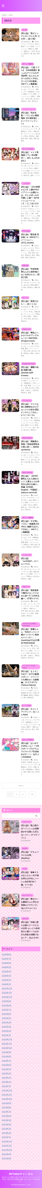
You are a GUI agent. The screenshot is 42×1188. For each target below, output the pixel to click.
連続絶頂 (30, 697)
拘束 (35, 693)
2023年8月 (6, 1107)
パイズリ (30, 166)
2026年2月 (6, 980)
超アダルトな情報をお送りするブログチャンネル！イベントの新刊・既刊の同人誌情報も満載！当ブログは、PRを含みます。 (21, 1179)
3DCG (37, 42)
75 (32, 794)
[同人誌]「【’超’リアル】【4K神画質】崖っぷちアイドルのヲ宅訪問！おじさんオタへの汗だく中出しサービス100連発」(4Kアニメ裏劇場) (30, 75)
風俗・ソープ (35, 175)
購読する (9, 810)
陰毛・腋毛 (25, 257)
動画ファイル (25, 46)
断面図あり (30, 769)
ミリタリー (33, 282)
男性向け (26, 53)
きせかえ (31, 209)
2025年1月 (6, 1035)
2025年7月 (6, 1009)
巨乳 (31, 99)
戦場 (31, 285)
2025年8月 (6, 1005)
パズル (25, 540)
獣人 (32, 462)
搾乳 (37, 388)
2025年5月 (6, 1018)
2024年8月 (6, 1056)
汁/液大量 (26, 462)
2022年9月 (6, 1154)
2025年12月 (7, 988)
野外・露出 (29, 138)
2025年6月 (6, 1014)
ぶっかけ (31, 248)
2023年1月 (6, 1137)
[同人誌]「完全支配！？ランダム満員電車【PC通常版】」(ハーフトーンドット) (30, 118)
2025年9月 (6, 1001)
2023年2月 (6, 1133)
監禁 (29, 392)
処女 (22, 425)
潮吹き (37, 655)
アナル (23, 44)
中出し (37, 44)
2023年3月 (6, 1128)
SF (28, 282)
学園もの (31, 49)
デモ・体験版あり (29, 92)
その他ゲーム (25, 381)
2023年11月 (7, 1094)
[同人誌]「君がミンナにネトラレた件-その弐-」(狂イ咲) (30, 36)
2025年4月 (6, 1022)
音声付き (35, 101)
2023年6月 (6, 1116)
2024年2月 (6, 1082)
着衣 (24, 772)
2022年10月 (7, 1150)
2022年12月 (7, 1141)
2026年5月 (6, 967)
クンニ (35, 569)
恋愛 (35, 767)
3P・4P (23, 166)
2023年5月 (6, 1120)
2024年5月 (6, 1069)
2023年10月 (7, 1099)
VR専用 (29, 762)
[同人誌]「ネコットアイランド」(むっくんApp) (30, 712)
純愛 (28, 772)
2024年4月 (6, 1073)
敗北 (24, 287)
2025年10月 (7, 997)
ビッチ (25, 423)
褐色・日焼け (35, 353)
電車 (35, 138)
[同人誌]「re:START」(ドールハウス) (30, 561)
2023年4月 (6, 1124)
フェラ (25, 168)
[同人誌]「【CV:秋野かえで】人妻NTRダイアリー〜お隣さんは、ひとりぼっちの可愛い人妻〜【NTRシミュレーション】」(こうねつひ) (30, 195)
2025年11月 (7, 992)
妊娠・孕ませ (28, 505)
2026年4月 (6, 971)
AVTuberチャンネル (21, 1173)
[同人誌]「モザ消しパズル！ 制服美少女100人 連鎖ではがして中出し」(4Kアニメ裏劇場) (30, 526)
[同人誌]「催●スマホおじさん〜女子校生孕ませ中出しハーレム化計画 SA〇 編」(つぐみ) (30, 878)
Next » (21, 786)
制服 (35, 131)
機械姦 (25, 695)
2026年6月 (6, 963)
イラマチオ (30, 44)
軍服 (35, 287)
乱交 (30, 500)
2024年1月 (6, 1086)
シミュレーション (27, 129)
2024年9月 (6, 1052)
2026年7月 (6, 958)
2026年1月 (6, 984)
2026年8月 (6, 954)
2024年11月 (7, 1043)
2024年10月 (7, 1048)
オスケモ (36, 720)
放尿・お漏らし (26, 390)
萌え (29, 101)
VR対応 (23, 762)
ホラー (31, 457)
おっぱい (24, 89)
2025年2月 (6, 1031)
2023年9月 (6, 1103)
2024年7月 (6, 1060)
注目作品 (36, 390)
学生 (24, 316)
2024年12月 (7, 1039)
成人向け (36, 99)
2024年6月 (6, 1065)
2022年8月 (6, 1158)
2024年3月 (6, 1077)
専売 (24, 351)
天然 (29, 253)
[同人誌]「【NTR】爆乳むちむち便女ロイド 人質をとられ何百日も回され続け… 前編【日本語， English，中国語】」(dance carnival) (30, 484)
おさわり (24, 209)
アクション (29, 720)
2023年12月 (7, 1090)
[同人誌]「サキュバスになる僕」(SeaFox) (29, 855)
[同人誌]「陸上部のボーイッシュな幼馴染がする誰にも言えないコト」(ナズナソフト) (30, 831)
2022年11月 (7, 1145)
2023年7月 (6, 1111)
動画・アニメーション (28, 216)
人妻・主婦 (34, 213)
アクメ (23, 690)
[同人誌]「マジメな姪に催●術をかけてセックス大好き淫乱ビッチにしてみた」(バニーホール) (30, 409)
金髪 (29, 579)
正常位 (25, 136)
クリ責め (29, 690)
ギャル (29, 569)
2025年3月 (6, 1026)
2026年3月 (6, 975)
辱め (34, 53)
